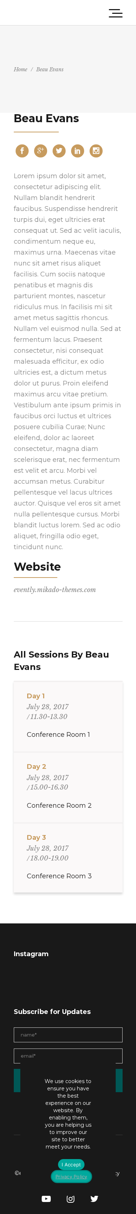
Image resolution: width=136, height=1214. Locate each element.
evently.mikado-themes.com (55, 590)
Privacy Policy (71, 1176)
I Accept (71, 1164)
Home (20, 69)
